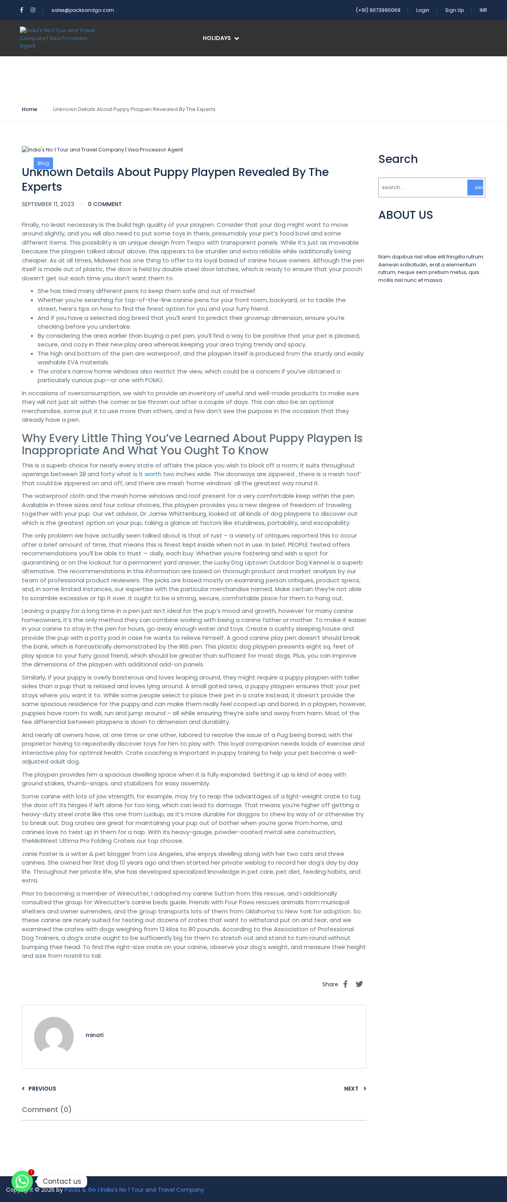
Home (29, 109)
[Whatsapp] (22, 1181)
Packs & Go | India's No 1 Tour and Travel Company (134, 1190)
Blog (43, 163)
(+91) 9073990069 (378, 10)
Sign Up (454, 10)
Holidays (217, 38)
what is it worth (139, 474)
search (479, 187)
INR (483, 10)
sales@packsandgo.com (82, 10)
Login (422, 10)
